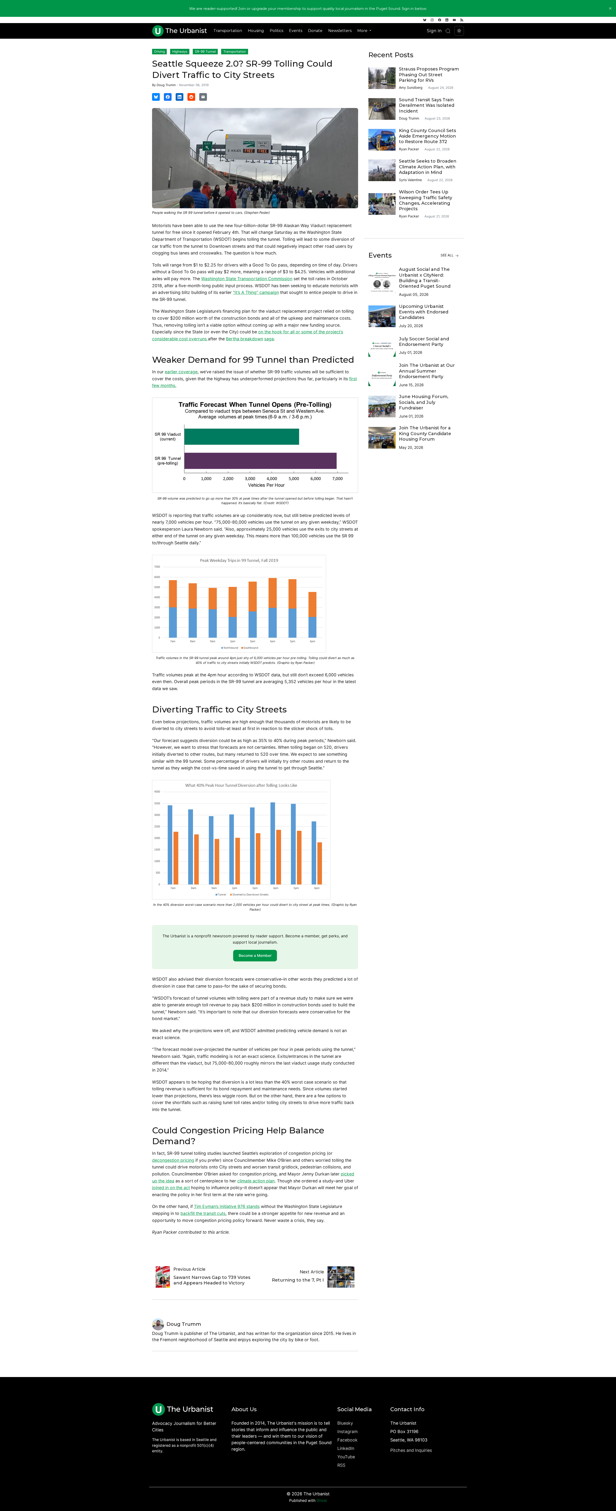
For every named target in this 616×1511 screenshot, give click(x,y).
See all (448, 255)
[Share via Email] (203, 97)
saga (269, 338)
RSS (341, 1465)
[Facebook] (439, 20)
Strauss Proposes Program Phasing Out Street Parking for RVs (429, 74)
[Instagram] (432, 20)
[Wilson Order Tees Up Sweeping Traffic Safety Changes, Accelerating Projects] (383, 204)
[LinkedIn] (447, 20)
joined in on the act (171, 1187)
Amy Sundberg (411, 87)
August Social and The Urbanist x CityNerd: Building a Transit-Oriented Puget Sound (424, 278)
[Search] (448, 31)
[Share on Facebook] (168, 97)
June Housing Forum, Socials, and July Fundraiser (423, 402)
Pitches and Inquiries (411, 1450)
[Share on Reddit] (191, 97)
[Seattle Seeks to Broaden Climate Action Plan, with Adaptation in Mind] (383, 170)
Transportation (227, 30)
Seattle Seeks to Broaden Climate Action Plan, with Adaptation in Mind (427, 167)
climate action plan (256, 1180)
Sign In (434, 30)
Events (295, 30)
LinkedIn (345, 1448)
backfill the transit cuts (202, 1213)
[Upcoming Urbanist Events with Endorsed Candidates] (383, 316)
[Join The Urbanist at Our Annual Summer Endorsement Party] (383, 375)
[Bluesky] (425, 20)
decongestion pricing (173, 1160)
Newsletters (340, 30)
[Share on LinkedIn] (179, 97)
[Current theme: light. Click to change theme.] (459, 31)
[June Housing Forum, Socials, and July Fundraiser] (383, 406)
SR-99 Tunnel (205, 51)
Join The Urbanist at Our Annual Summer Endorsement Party (427, 371)
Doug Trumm (166, 85)
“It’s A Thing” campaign (256, 292)
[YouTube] (454, 20)
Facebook (347, 1439)
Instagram (347, 1431)
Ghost (321, 1500)
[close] (610, 8)
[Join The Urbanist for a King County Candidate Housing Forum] (383, 438)
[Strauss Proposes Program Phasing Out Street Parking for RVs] (383, 78)
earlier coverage (181, 371)
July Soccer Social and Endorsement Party (424, 341)
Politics (276, 30)
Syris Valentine (410, 180)
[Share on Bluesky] (156, 97)
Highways (179, 51)
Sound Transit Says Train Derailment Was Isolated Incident (426, 105)
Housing (256, 30)
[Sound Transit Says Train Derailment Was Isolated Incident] (383, 109)
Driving (159, 51)
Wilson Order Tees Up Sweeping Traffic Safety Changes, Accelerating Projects (425, 200)
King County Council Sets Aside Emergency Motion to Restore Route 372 (427, 136)
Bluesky (345, 1423)
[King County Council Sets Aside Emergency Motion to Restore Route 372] (383, 140)
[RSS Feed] (462, 20)
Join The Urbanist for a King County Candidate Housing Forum (425, 433)
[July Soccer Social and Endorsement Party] (383, 346)
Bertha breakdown (244, 338)
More (362, 30)
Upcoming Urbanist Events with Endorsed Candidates (423, 312)
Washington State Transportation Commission (246, 278)
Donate (315, 30)
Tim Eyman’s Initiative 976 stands (227, 1206)
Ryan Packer (409, 149)
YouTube (346, 1456)
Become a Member (255, 955)
